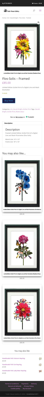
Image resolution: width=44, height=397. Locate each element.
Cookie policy (15, 388)
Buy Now (9, 100)
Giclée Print (27, 109)
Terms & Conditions (12, 384)
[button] (38, 22)
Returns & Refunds (14, 386)
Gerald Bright (14, 18)
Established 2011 (32, 394)
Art (8, 18)
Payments (24, 384)
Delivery (34, 384)
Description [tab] (8, 123)
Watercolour (20, 112)
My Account (27, 388)
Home (4, 18)
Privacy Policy (29, 386)
